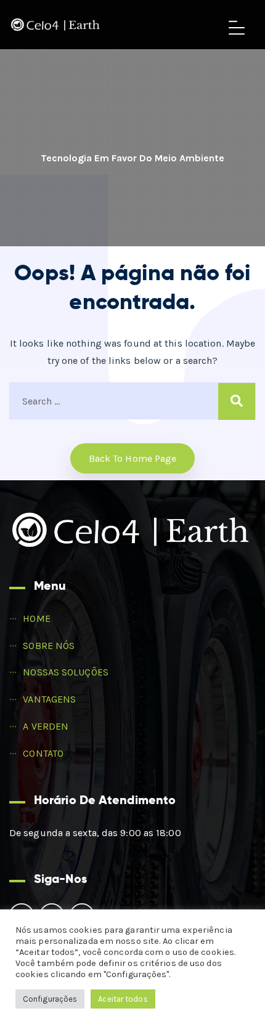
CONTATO (43, 753)
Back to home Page (133, 458)
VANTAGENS (49, 699)
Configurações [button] (50, 999)
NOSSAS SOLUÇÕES (65, 672)
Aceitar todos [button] (122, 999)
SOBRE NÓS (49, 645)
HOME (36, 618)
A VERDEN (45, 726)
